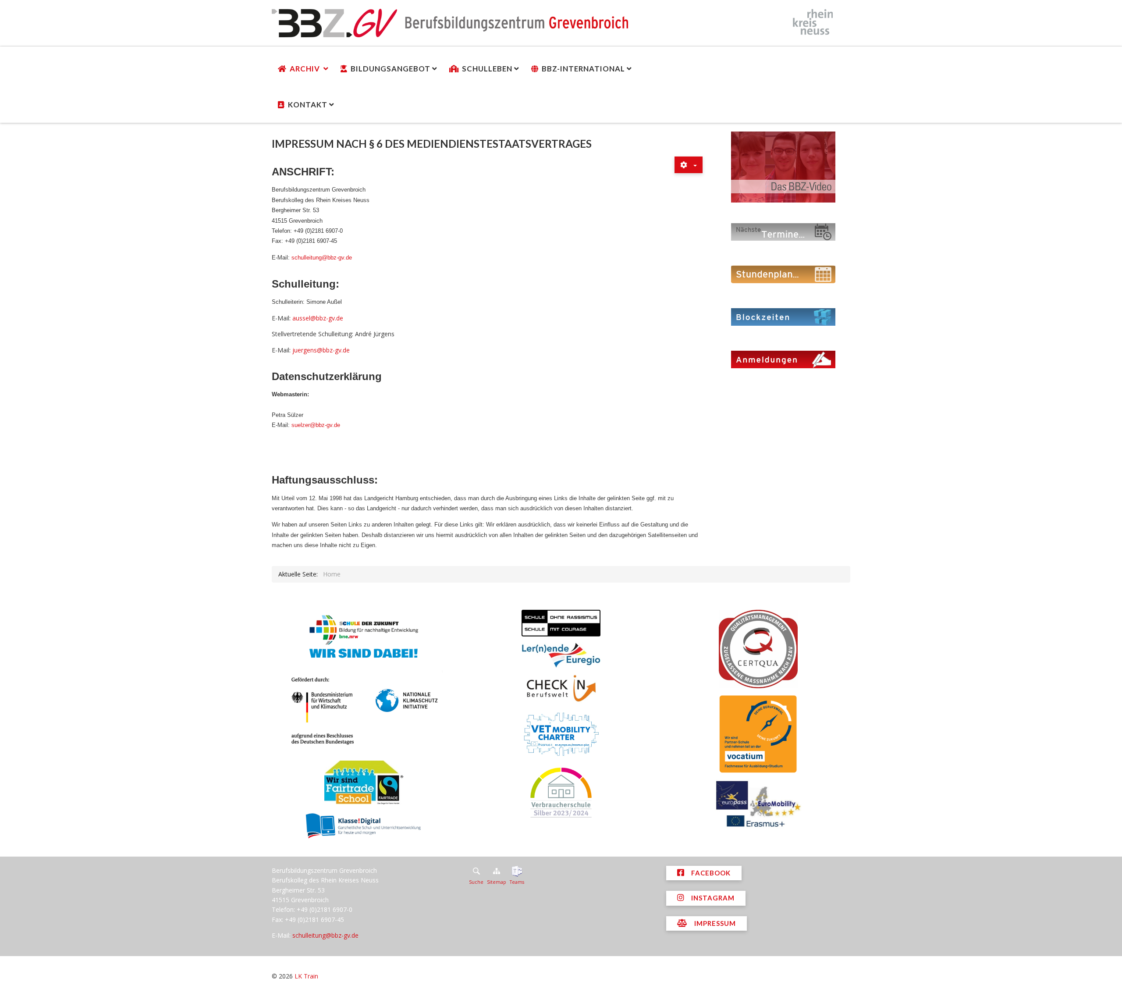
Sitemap (496, 882)
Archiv (306, 68)
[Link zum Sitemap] (496, 871)
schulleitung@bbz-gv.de (321, 257)
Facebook (710, 873)
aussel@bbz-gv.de (317, 318)
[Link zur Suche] (476, 871)
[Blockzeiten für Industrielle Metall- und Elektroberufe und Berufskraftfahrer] (783, 316)
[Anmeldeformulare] (783, 359)
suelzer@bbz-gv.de (315, 425)
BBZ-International (583, 68)
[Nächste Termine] (783, 231)
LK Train (306, 976)
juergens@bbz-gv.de (321, 350)
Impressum (714, 923)
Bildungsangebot (390, 68)
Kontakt (307, 104)
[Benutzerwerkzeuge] (689, 165)
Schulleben (487, 68)
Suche (476, 882)
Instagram (712, 898)
